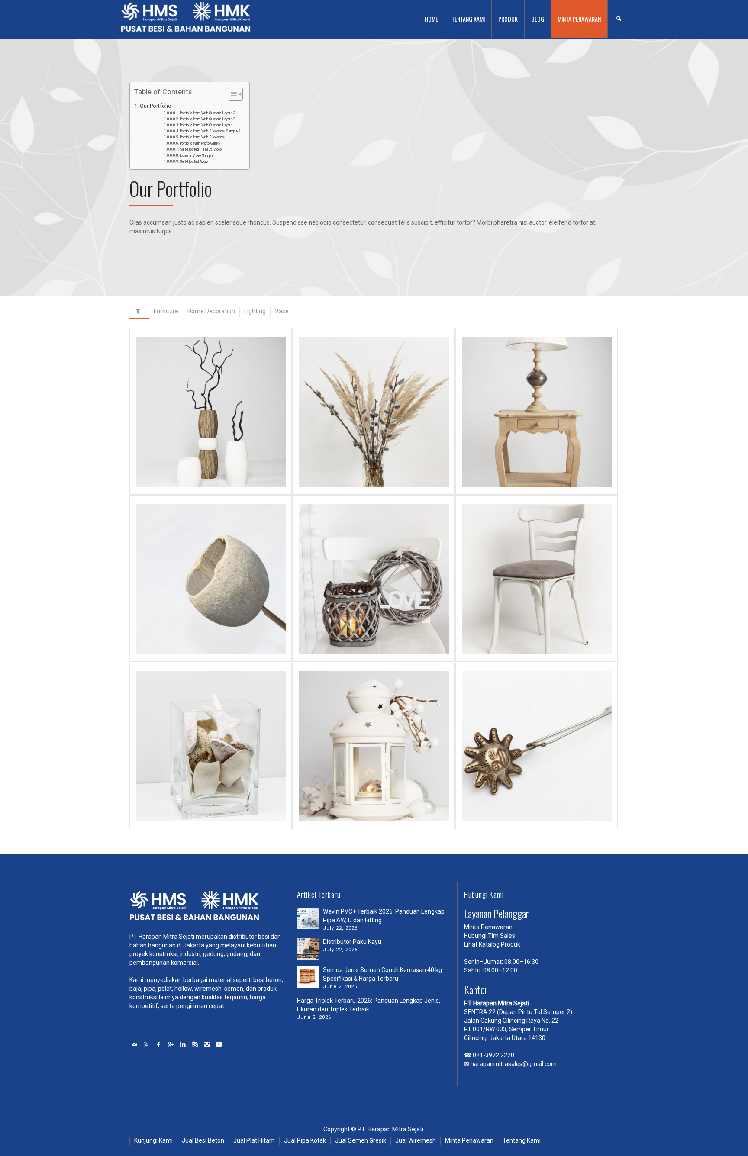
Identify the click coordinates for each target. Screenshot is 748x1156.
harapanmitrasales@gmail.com (514, 1063)
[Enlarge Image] (198, 440)
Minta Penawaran (488, 927)
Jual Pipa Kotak (305, 1140)
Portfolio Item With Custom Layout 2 (207, 119)
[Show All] (139, 313)
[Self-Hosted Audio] (549, 769)
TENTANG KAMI (468, 18)
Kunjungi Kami (153, 1140)
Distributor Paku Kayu (352, 941)
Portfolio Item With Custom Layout (206, 125)
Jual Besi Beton (203, 1140)
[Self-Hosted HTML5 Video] (223, 769)
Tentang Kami (522, 1140)
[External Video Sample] (385, 769)
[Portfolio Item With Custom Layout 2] (385, 440)
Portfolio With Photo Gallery (200, 143)
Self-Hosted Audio (194, 161)
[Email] (134, 1044)
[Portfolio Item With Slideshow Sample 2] (223, 607)
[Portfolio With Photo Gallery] (549, 602)
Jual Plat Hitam (254, 1140)
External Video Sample (196, 155)
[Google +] (171, 1044)
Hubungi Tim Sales (489, 935)
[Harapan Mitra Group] (206, 908)
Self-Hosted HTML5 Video (201, 149)
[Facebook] (159, 1044)
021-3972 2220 (493, 1055)
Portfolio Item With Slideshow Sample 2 (210, 131)
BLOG (537, 18)
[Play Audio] (524, 769)
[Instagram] (207, 1044)
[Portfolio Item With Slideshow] (385, 602)
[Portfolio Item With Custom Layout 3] (223, 440)
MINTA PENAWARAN (579, 18)
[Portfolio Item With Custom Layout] (549, 440)
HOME (431, 18)
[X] (147, 1044)
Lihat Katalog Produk (492, 944)
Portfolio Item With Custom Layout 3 (207, 113)
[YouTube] (219, 1044)
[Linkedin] (183, 1044)
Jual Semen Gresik (360, 1140)
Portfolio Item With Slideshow (202, 137)
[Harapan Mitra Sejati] (186, 18)
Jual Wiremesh (415, 1140)
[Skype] (195, 1044)
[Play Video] (198, 769)
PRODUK (508, 18)
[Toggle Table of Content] (231, 94)
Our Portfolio (155, 106)
